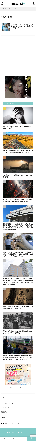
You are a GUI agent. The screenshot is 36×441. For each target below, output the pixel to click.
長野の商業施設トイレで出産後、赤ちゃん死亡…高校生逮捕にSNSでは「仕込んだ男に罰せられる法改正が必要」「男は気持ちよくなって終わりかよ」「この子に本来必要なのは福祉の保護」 (18, 226)
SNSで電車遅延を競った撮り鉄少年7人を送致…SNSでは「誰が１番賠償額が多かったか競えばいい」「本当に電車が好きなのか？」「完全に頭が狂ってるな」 (18, 357)
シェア (13, 439)
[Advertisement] (18, 55)
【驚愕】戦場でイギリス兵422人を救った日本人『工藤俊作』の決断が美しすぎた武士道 (18, 307)
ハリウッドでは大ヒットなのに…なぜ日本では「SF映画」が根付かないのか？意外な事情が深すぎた (17, 200)
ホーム (4, 439)
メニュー (22, 439)
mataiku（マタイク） (23, 432)
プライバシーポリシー (7, 403)
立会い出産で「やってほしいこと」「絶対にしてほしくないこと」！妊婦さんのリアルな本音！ (22, 26)
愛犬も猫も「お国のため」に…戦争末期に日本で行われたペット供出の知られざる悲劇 (18, 332)
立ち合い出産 (12, 9)
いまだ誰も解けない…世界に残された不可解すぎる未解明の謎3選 (18, 176)
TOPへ (31, 439)
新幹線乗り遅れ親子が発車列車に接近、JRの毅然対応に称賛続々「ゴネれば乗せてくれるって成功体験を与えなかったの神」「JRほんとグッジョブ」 (18, 254)
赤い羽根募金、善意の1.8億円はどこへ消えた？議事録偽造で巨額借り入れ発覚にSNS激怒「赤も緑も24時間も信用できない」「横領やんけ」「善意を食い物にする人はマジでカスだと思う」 (18, 281)
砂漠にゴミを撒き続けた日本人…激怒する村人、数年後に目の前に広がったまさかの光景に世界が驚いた (18, 151)
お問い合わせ (5, 407)
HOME (4, 9)
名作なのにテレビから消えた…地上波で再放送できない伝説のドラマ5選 (18, 127)
